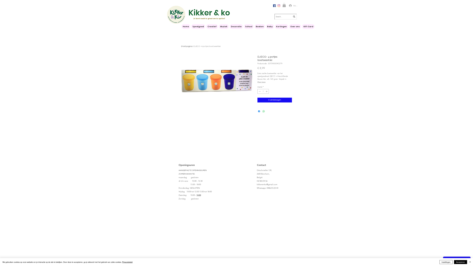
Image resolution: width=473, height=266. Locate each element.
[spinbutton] (263, 91)
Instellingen (446, 262)
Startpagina (186, 46)
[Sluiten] (470, 262)
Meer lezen (261, 82)
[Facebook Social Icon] (274, 5)
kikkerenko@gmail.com (267, 184)
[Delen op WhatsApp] (263, 111)
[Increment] (267, 91)
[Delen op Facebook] (259, 111)
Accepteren (460, 262)
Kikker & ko (209, 12)
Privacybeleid (127, 262)
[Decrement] (259, 91)
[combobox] (286, 16)
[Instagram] (279, 5)
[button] (284, 5)
